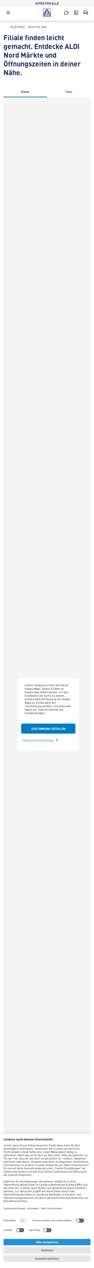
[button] (8, 13)
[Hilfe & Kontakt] (85, 12)
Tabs (69, 92)
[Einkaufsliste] (76, 12)
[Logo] (47, 12)
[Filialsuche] (66, 12)
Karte (25, 92)
